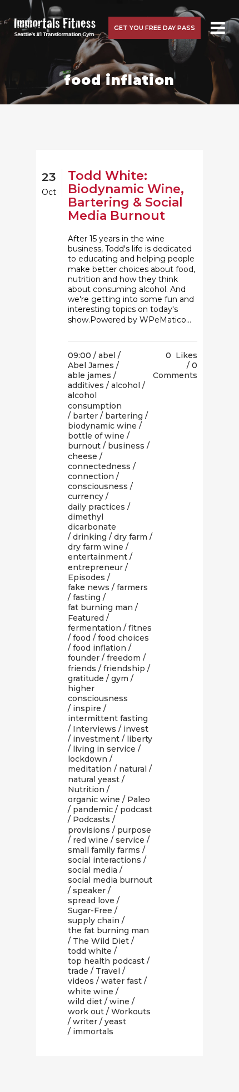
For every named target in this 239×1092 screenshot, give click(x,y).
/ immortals (90, 1031)
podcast (136, 809)
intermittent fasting (108, 718)
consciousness (98, 486)
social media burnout (110, 880)
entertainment (97, 557)
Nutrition (86, 789)
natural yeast (94, 779)
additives (86, 385)
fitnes (140, 628)
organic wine (94, 799)
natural (133, 769)
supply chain (94, 920)
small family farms (104, 850)
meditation (90, 769)
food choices (123, 638)
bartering (124, 416)
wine (119, 1002)
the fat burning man (108, 930)
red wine (90, 840)
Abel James (91, 365)
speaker (89, 890)
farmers (132, 587)
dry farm (130, 537)
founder (83, 658)
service (130, 840)
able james (89, 375)
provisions (89, 830)
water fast (121, 981)
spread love (91, 900)
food (82, 638)
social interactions (104, 860)
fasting (87, 597)
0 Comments (175, 370)
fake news (88, 587)
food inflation (99, 648)
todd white (90, 951)
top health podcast (106, 961)
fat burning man (100, 607)
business (126, 446)
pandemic (93, 809)
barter (85, 416)
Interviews (94, 729)
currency (85, 496)
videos (81, 981)
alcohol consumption (95, 400)
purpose (134, 830)
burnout (84, 446)
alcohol (125, 385)
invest (135, 729)
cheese (82, 456)
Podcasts (91, 819)
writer (85, 1021)
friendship (124, 668)
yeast (115, 1021)
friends (82, 668)
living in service (104, 749)
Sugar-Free (90, 910)
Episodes (86, 577)
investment (96, 739)
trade (78, 971)
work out (86, 1011)
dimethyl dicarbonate (92, 522)
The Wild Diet (101, 941)
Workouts (131, 1011)
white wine (90, 992)
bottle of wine (96, 436)
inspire (87, 708)
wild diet (85, 1002)
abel (107, 355)
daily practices (96, 507)
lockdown (87, 759)
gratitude (86, 678)
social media (92, 870)
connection (91, 476)
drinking (90, 537)
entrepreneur (95, 567)
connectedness (99, 466)
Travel (108, 971)
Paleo (138, 799)
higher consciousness (98, 693)
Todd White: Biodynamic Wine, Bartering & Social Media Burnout (126, 195)
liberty (139, 739)
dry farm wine (95, 547)
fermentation (94, 628)
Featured (86, 618)
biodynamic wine (102, 426)
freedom (124, 658)
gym (119, 678)
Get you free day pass (154, 28)
